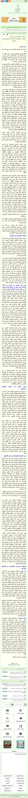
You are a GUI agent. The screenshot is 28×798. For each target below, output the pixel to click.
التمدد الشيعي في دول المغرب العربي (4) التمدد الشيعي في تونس (14, 672)
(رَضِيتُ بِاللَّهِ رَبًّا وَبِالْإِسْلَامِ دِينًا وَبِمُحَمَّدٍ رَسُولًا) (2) (14, 692)
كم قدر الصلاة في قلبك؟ (13, 696)
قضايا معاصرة (8, 30)
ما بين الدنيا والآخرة (13, 27)
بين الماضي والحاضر (17, 30)
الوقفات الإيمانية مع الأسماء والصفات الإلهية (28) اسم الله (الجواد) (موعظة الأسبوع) (14, 685)
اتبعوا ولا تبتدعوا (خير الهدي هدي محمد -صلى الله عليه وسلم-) (14, 699)
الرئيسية (24, 30)
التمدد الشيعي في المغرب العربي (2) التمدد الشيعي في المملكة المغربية (14, 677)
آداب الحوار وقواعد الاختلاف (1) (13, 689)
